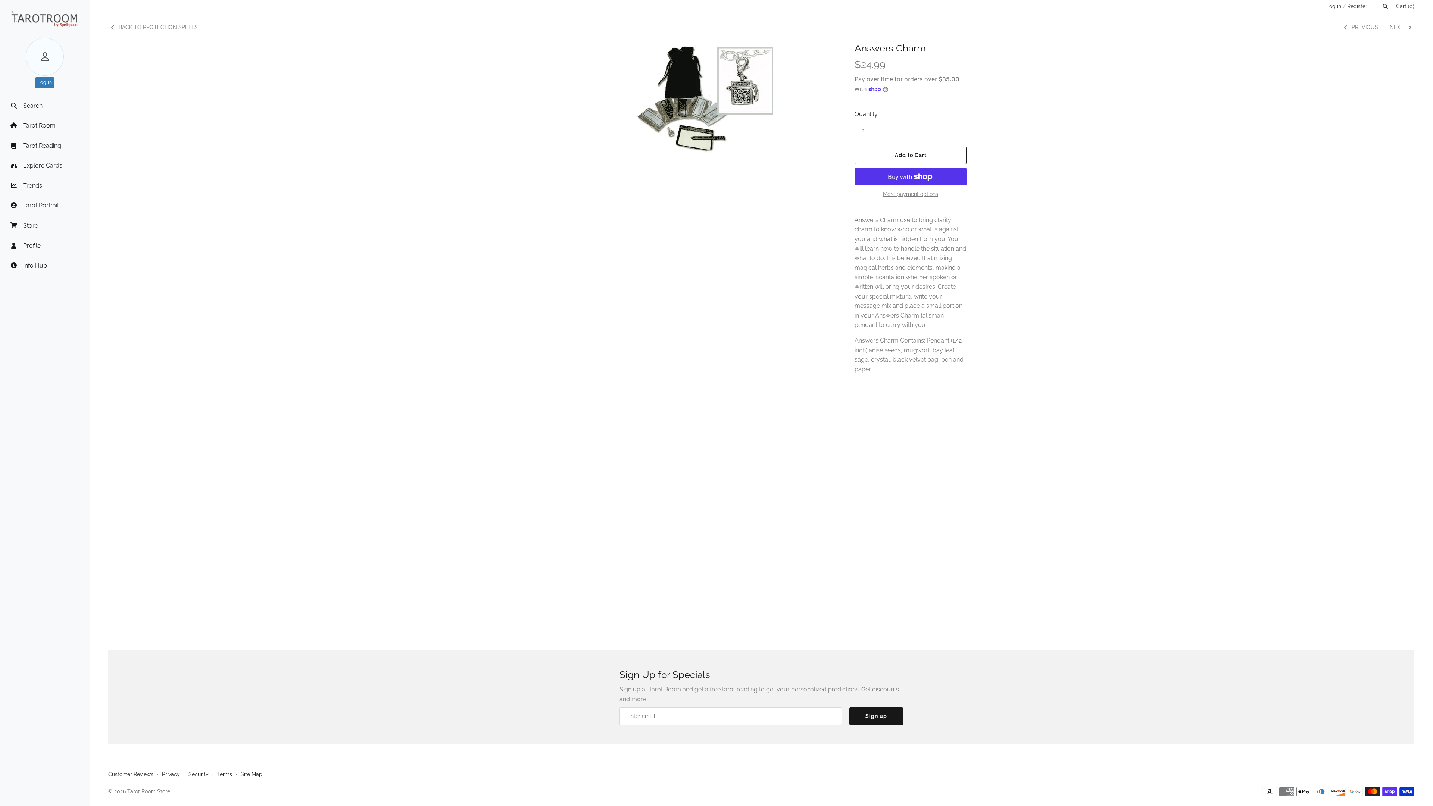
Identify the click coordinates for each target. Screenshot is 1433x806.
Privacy (171, 774)
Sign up (876, 716)
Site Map (251, 774)
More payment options (910, 194)
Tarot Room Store (148, 791)
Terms (224, 774)
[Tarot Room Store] (45, 19)
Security (198, 774)
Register (1357, 6)
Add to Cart (911, 155)
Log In (44, 82)
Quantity (866, 114)
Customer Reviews (130, 774)
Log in (1333, 6)
